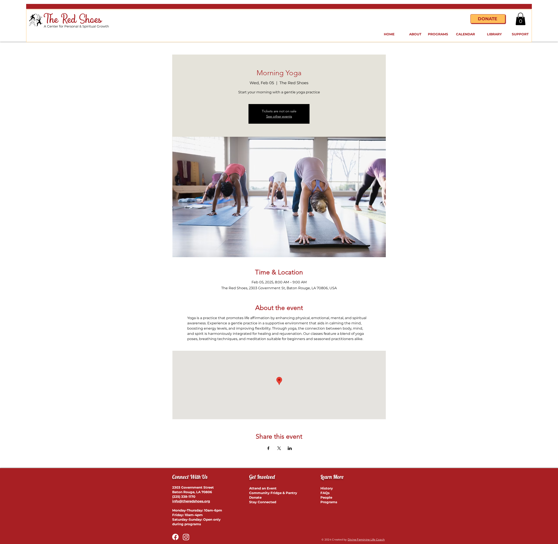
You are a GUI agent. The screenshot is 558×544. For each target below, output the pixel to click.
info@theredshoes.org (191, 501)
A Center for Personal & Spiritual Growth (76, 26)
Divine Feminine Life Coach (366, 539)
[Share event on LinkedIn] (290, 448)
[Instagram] (186, 537)
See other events (279, 116)
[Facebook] (175, 537)
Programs (328, 502)
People (326, 497)
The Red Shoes (73, 19)
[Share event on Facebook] (268, 448)
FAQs (325, 493)
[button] (520, 19)
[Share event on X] (279, 448)
